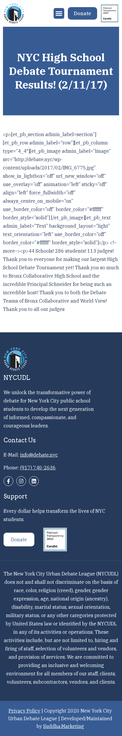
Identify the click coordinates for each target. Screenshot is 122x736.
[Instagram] (21, 481)
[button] (59, 13)
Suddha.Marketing (63, 726)
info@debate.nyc (39, 455)
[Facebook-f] (8, 481)
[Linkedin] (34, 481)
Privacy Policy (24, 711)
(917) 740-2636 (38, 468)
